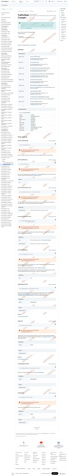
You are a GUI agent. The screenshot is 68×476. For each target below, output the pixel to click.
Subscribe (55, 473)
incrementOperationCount (35, 68)
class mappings (29, 28)
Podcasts (17, 464)
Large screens (35, 455)
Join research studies (62, 460)
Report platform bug (62, 454)
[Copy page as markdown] (30, 18)
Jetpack (42, 24)
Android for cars (36, 460)
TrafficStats (33, 45)
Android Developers (21, 11)
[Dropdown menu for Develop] (23, 1)
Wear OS (34, 456)
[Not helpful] (55, 11)
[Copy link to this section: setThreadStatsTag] (28, 250)
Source (17, 459)
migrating (44, 25)
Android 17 (43, 454)
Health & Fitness (27, 457)
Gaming (25, 454)
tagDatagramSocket (34, 85)
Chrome (33, 468)
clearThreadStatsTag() (35, 59)
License (20, 473)
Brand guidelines (26, 473)
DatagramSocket (38, 87)
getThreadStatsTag (34, 62)
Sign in (65, 1)
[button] (7, 23)
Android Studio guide (54, 456)
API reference (4, 5)
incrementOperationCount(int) (36, 71)
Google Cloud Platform (46, 468)
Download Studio (53, 461)
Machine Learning (27, 455)
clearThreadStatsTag (34, 56)
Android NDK (53, 463)
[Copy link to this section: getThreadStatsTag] (28, 159)
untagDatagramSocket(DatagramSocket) (26, 295)
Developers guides (54, 458)
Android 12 (43, 462)
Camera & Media (27, 459)
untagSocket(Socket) (34, 104)
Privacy (17, 473)
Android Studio (60, 1)
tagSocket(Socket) (34, 94)
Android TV (35, 462)
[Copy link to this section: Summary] (25, 49)
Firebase (38, 468)
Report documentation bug (62, 456)
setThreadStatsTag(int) (35, 82)
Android (17, 454)
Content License (45, 433)
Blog (16, 462)
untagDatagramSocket (34, 96)
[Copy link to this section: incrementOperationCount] (32, 187)
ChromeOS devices (36, 458)
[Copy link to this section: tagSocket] (24, 321)
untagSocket (32, 101)
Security (17, 457)
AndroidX (33, 24)
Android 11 (43, 464)
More (27, 1)
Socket (34, 155)
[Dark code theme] (55, 143)
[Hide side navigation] (13, 474)
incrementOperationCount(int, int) (37, 76)
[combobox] (39, 1)
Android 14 (44, 459)
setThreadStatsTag (34, 79)
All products (54, 468)
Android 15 (43, 457)
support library (36, 22)
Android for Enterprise (19, 455)
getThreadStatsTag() (34, 65)
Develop (20, 1)
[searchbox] (7, 9)
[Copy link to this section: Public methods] (28, 137)
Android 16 (44, 455)
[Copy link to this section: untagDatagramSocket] (30, 364)
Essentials (13, 1)
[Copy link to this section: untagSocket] (25, 393)
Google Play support (62, 458)
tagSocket (32, 91)
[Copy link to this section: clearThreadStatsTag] (29, 140)
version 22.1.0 (34, 14)
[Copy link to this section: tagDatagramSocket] (29, 284)
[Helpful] (53, 11)
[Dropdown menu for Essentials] (16, 1)
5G (24, 462)
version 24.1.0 (54, 284)
